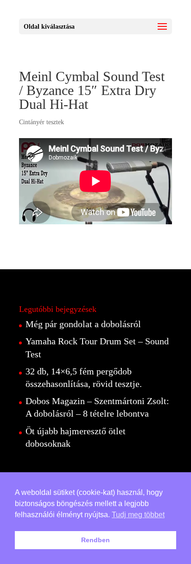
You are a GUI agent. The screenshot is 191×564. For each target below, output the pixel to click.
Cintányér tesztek (41, 122)
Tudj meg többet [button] (138, 515)
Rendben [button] (95, 540)
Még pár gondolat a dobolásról (83, 324)
